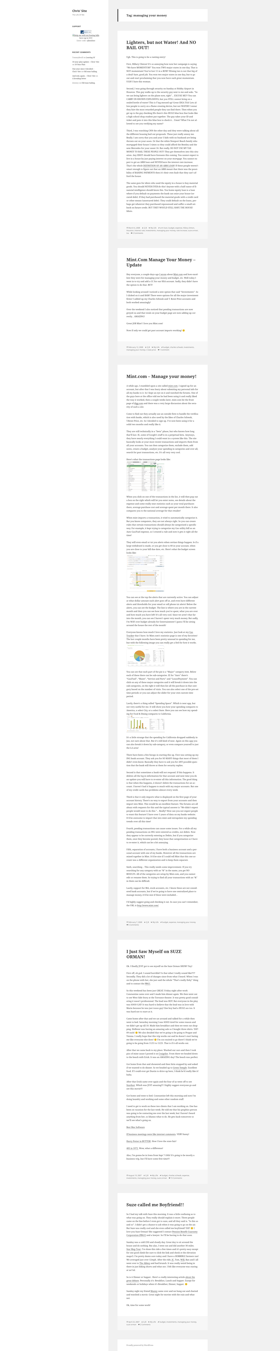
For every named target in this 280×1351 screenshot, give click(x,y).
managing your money (166, 230)
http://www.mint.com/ (147, 905)
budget (171, 228)
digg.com (138, 403)
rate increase (181, 230)
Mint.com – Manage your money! (161, 376)
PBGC (147, 983)
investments (151, 230)
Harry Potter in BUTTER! (138, 1141)
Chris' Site (79, 11)
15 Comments (176, 1178)
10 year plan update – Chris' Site (85, 62)
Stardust (130, 1085)
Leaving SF (90, 57)
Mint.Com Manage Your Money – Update (160, 262)
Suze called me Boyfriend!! (155, 1204)
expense (178, 228)
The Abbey (144, 1263)
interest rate (140, 230)
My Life (153, 228)
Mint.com (178, 274)
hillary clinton (188, 228)
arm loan (164, 228)
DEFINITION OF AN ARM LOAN (158, 165)
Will (182, 1259)
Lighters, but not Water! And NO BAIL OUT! (161, 44)
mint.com (173, 385)
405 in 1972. (132, 1148)
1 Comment (164, 350)
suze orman (193, 230)
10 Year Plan (80, 64)
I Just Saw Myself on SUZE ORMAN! (154, 953)
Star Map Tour (133, 1249)
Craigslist (163, 1053)
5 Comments (133, 925)
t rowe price (151, 350)
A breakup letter (79, 78)
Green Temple (180, 1067)
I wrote (162, 274)
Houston (130, 230)
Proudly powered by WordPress (139, 1345)
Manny (154, 1291)
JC (173, 1259)
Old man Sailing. (90, 71)
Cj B (145, 228)
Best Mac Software (135, 1127)
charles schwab (176, 347)
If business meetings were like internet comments (151, 1134)
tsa (127, 233)
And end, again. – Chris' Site (83, 76)
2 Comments (138, 233)
